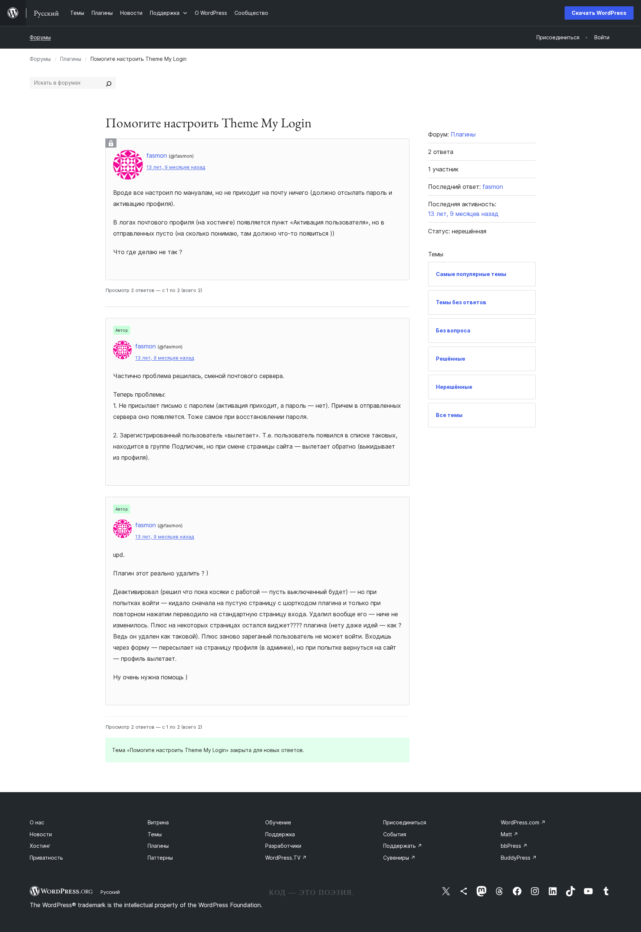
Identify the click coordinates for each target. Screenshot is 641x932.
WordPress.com (523, 822)
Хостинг (40, 846)
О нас (37, 822)
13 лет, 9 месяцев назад (176, 167)
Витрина (158, 822)
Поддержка (280, 834)
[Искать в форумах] (109, 83)
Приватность (46, 857)
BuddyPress (519, 857)
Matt (509, 834)
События (394, 834)
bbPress (514, 846)
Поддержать (402, 846)
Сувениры (399, 857)
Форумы (40, 37)
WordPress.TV (286, 857)
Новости (41, 834)
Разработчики (283, 846)
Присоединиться (404, 822)
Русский (110, 892)
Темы (155, 834)
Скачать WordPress (599, 13)
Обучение (278, 822)
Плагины (70, 59)
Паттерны (160, 857)
